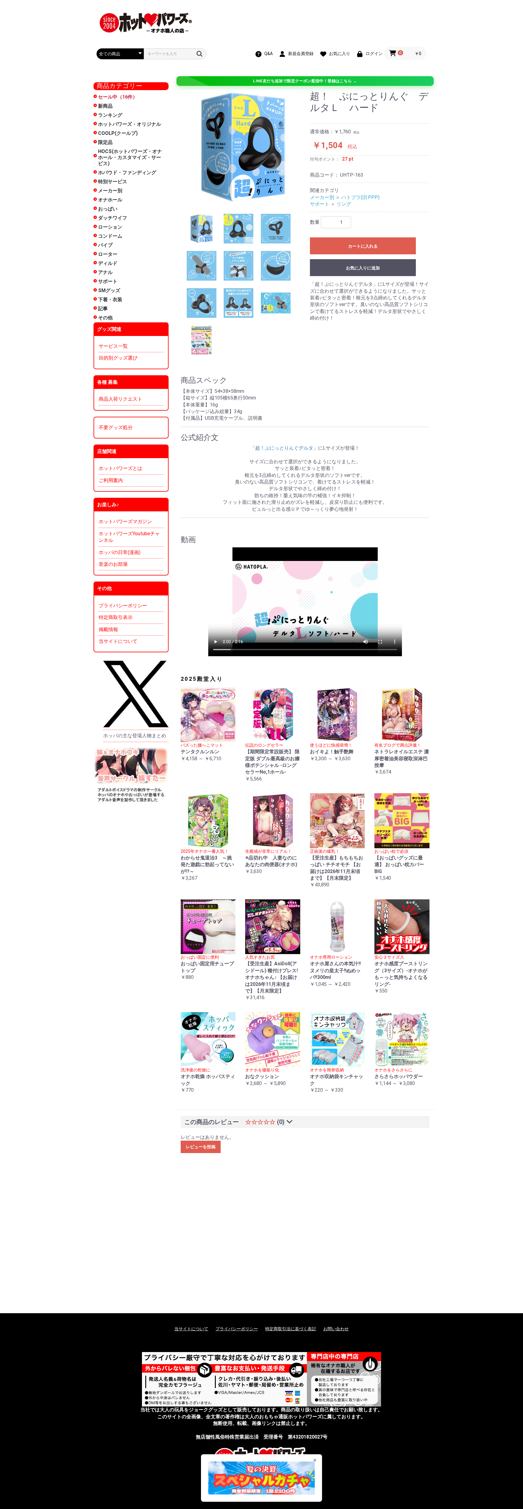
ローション (110, 227)
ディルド (107, 263)
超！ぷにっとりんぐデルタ (284, 448)
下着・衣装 (110, 299)
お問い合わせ (336, 1328)
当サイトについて (118, 641)
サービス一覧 (113, 346)
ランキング (110, 115)
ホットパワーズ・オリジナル (129, 124)
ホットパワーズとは (120, 468)
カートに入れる (363, 246)
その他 (105, 318)
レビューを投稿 (200, 1146)
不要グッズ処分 (116, 427)
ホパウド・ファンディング (127, 172)
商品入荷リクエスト (120, 399)
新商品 (105, 106)
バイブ (105, 245)
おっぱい (107, 209)
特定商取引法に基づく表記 (290, 1328)
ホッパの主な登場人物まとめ (134, 735)
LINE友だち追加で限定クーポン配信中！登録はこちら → (305, 81)
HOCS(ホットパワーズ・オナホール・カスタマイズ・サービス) (130, 157)
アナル (105, 272)
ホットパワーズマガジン (125, 521)
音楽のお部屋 (113, 564)
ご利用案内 (111, 480)
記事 (103, 308)
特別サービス (112, 181)
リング (344, 204)
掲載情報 (108, 629)
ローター (107, 254)
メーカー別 (110, 191)
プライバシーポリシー (123, 605)
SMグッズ (109, 290)
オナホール (110, 200)
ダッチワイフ (112, 218)
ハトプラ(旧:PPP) (360, 197)
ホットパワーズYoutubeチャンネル (129, 537)
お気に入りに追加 (363, 268)
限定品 (105, 142)
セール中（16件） (117, 97)
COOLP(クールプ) (118, 133)
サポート (107, 281)
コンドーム (110, 236)
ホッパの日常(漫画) (119, 552)
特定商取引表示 (116, 617)
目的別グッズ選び (118, 358)
